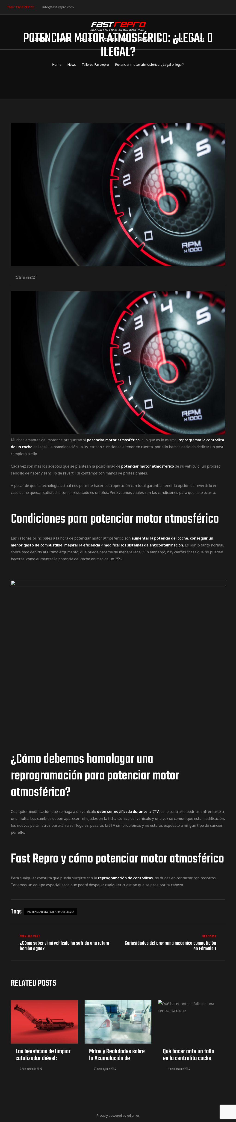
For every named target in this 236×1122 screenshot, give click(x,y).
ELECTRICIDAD (40, 39)
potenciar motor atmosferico (50, 912)
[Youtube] (107, 7)
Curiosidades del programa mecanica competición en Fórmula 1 (172, 943)
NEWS (160, 39)
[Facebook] (79, 7)
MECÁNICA (65, 39)
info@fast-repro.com (58, 7)
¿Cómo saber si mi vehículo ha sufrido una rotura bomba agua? (63, 943)
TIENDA (177, 39)
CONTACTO (197, 39)
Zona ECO (86, 39)
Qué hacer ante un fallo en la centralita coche (188, 1055)
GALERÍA (143, 39)
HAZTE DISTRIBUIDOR (115, 39)
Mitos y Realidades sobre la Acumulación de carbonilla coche (117, 1058)
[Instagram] (93, 7)
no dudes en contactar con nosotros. (185, 877)
